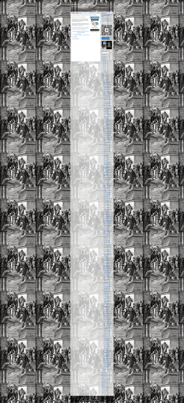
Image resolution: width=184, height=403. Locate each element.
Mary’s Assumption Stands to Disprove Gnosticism (107, 319)
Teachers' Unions (105, 118)
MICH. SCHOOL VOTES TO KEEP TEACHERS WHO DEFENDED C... (107, 254)
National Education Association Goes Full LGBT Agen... (106, 111)
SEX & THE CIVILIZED (106, 97)
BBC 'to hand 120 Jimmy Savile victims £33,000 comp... (107, 223)
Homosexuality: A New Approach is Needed (106, 149)
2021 (103, 64)
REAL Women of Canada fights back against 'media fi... (107, 304)
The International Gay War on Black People (107, 282)
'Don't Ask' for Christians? (107, 249)
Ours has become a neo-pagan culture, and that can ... (107, 100)
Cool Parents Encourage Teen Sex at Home (107, 363)
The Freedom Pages (105, 390)
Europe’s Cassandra (106, 348)
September (105, 79)
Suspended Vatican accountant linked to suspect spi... (106, 316)
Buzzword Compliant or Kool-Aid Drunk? (106, 214)
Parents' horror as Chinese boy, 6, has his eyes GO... (107, 147)
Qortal (102, 394)
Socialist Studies (105, 256)
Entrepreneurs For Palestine (106, 379)
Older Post (97, 62)
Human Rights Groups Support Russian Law (106, 96)
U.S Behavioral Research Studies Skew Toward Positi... (107, 152)
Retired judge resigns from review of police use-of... (107, 103)
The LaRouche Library (105, 383)
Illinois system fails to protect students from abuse (107, 177)
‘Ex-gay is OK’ (105, 153)
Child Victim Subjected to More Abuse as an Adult (107, 321)
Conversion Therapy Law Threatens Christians (107, 92)
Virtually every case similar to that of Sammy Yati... (107, 245)
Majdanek (103, 377)
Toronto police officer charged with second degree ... (106, 280)
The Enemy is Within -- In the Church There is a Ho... (107, 277)
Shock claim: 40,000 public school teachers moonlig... (107, 286)
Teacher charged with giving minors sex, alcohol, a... (107, 325)
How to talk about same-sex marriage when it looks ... (107, 124)
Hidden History (92, 9)
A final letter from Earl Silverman (106, 333)
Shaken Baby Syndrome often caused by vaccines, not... (107, 226)
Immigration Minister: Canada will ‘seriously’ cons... (107, 346)
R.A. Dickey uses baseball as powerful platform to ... (107, 135)
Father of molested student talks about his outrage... (107, 365)
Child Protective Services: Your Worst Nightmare (107, 192)
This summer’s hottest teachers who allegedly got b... (107, 251)
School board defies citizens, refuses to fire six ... (107, 258)
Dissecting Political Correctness (106, 360)
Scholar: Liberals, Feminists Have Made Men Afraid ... (107, 137)
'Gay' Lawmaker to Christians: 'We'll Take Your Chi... (107, 175)
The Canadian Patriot (105, 380)
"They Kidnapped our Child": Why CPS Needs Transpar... (107, 353)
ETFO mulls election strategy (106, 336)
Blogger (97, 400)
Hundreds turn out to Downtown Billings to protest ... (106, 87)
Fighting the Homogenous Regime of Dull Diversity (107, 186)
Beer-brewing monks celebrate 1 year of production (106, 212)
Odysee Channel (85, 9)
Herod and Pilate (105, 129)
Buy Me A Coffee (78, 9)
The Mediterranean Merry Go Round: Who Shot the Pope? (107, 15)
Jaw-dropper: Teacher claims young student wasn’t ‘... (106, 331)
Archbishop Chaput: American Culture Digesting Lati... (106, 156)
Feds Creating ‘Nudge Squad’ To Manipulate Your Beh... (106, 298)
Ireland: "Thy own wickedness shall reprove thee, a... (107, 242)
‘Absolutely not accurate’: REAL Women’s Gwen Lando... (107, 301)
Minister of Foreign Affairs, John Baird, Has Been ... (107, 131)
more (84, 29)
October (104, 78)
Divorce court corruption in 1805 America (107, 311)
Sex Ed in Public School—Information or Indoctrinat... (107, 238)
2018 (103, 68)
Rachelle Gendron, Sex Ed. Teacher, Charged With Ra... (107, 165)
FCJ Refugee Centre (105, 388)
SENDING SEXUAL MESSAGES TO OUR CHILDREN (106, 307)
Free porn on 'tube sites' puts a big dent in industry (107, 313)
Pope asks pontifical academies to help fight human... (107, 172)
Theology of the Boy (106, 200)
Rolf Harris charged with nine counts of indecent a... (107, 106)
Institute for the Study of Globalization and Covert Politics (106, 387)
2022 (103, 63)
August (104, 80)
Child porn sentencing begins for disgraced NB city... (107, 114)
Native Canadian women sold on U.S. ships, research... (107, 188)
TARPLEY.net (104, 384)
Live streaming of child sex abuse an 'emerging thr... (107, 350)
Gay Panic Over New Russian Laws (106, 309)
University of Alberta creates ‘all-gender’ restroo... (107, 82)
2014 (103, 73)
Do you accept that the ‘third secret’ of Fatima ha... (107, 235)
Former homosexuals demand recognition (106, 339)
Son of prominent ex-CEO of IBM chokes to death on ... (107, 221)
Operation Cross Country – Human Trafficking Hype (107, 323)
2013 (103, 74)
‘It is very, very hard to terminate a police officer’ (107, 341)
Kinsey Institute (80, 18)
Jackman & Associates (105, 389)
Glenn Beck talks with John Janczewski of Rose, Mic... (107, 260)
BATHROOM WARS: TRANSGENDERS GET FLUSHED (107, 167)
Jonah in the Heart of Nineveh (81, 4)
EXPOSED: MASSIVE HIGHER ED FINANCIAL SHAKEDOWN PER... (107, 266)
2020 (103, 65)
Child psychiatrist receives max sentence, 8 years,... (107, 145)
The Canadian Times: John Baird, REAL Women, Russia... (107, 143)
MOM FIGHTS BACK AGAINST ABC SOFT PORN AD (106, 292)
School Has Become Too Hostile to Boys (107, 270)
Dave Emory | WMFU (99, 9)
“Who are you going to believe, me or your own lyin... (107, 205)
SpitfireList (103, 385)
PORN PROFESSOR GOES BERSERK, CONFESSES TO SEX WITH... (107, 328)
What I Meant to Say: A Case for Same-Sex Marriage (107, 133)
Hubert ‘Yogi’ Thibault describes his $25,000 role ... (107, 263)
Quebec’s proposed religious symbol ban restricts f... (107, 210)
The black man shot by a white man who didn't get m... (107, 247)
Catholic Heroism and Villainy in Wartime (106, 274)
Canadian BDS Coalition (105, 378)
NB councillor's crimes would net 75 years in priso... (107, 94)
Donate (106, 38)
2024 (103, 60)
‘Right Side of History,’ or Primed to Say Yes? (107, 233)
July (104, 368)
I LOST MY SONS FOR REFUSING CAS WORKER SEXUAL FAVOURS (106, 355)
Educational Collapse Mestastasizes (106, 197)
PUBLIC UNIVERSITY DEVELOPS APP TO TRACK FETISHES (106, 231)
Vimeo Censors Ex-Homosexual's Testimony (107, 296)
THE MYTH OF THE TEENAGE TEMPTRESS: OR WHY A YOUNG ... (107, 108)
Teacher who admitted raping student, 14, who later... (107, 140)
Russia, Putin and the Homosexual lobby (106, 344)
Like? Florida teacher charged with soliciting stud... (107, 180)
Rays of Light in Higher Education (106, 160)
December (105, 75)
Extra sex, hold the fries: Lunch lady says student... (107, 120)
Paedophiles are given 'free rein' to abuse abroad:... (107, 162)
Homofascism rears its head (107, 342)
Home (73, 9)
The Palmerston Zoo (108, 9)
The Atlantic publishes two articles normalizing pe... (107, 128)
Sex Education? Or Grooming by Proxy (106, 240)
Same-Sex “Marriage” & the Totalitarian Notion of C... (107, 216)
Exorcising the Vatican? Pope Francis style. (106, 194)
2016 (103, 70)
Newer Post (74, 62)
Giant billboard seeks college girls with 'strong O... (107, 84)
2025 (103, 59)
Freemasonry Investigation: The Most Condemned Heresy (107, 202)
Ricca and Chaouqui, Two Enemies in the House (107, 170)
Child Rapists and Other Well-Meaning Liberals (107, 272)
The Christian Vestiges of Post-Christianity (107, 184)
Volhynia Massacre (104, 376)
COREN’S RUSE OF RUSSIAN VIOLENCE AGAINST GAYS (106, 289)
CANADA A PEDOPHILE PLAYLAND (106, 367)
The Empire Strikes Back (107, 101)
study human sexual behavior (80, 28)
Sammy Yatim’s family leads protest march (107, 358)
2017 (103, 69)
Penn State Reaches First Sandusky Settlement (107, 268)
